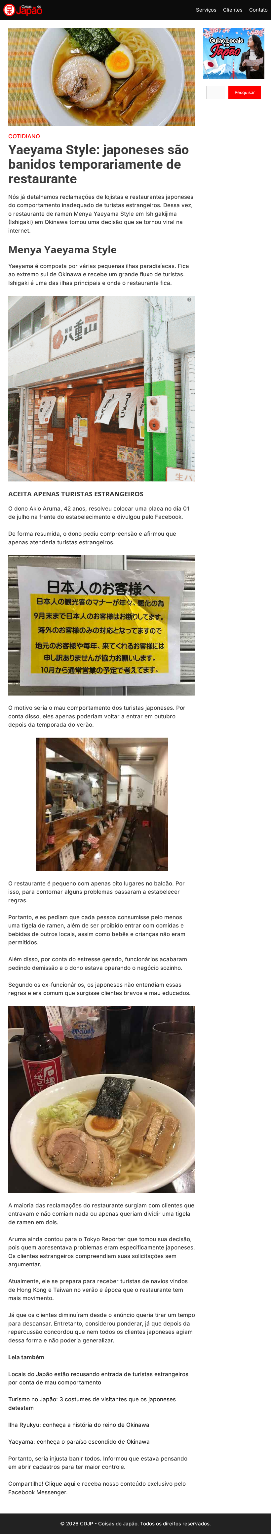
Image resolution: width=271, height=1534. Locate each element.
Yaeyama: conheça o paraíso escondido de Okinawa (79, 1441)
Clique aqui (60, 1483)
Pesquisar (245, 92)
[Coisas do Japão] (23, 10)
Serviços (206, 10)
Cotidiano (24, 136)
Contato (258, 10)
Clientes (233, 10)
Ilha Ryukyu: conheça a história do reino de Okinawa (78, 1424)
